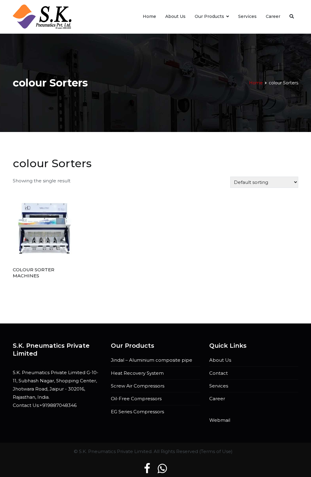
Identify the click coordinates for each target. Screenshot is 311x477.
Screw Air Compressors (137, 386)
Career (273, 16)
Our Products (209, 16)
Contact (218, 373)
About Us (175, 16)
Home (149, 16)
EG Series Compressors (137, 411)
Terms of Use (216, 451)
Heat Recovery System (137, 373)
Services (247, 16)
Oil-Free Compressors (136, 398)
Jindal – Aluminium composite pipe (151, 360)
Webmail (219, 420)
